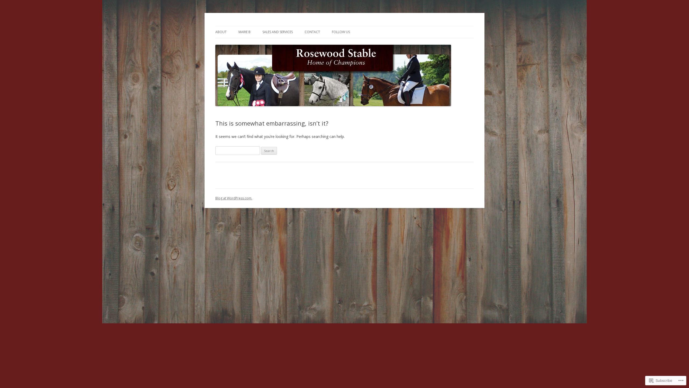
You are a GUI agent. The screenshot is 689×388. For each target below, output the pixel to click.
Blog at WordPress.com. (233, 198)
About (221, 32)
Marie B (244, 32)
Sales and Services (277, 32)
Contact (312, 32)
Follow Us (341, 32)
